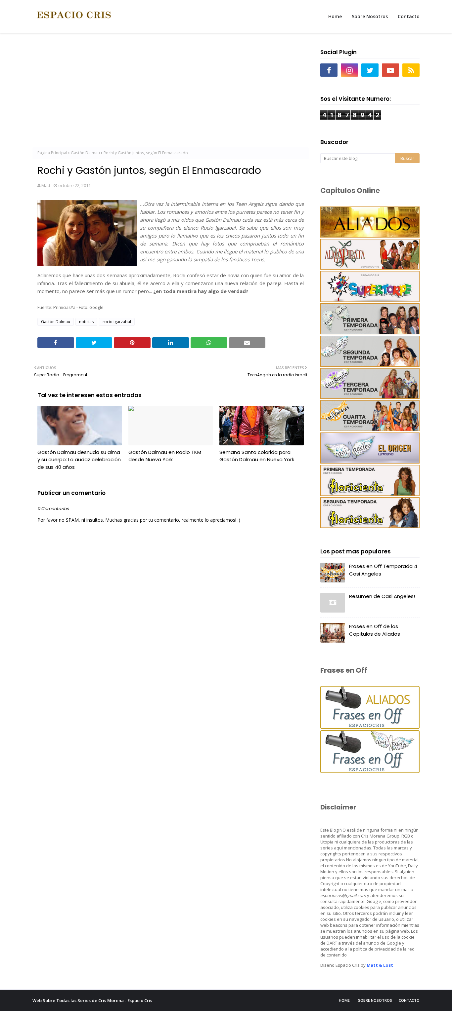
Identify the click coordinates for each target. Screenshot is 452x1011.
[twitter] (370, 70)
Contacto (409, 1000)
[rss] (411, 70)
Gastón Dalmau (85, 153)
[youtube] (390, 70)
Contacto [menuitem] (409, 16)
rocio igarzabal (117, 321)
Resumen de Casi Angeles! (382, 596)
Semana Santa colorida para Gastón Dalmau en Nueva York (256, 456)
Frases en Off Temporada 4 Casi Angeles (383, 570)
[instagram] (349, 70)
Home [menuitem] (335, 16)
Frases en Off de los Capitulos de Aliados (374, 630)
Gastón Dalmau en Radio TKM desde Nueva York (164, 456)
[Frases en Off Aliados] (370, 727)
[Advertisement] (170, 93)
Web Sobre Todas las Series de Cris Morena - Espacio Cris (92, 1000)
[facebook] (329, 70)
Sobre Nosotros (375, 1000)
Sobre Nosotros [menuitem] (370, 16)
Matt (45, 185)
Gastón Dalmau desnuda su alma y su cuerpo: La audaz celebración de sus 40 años (79, 459)
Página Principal (52, 153)
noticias (86, 321)
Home (344, 1000)
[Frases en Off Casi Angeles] (370, 771)
